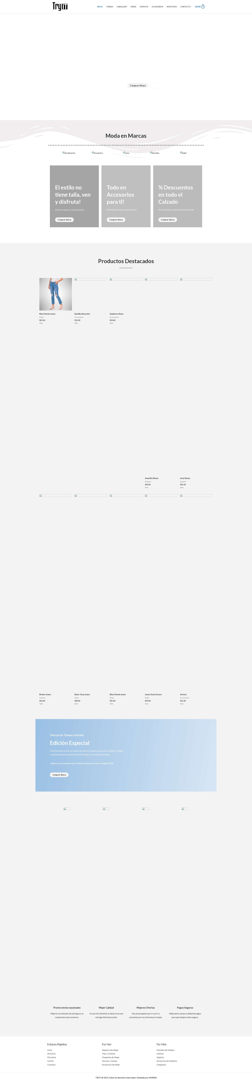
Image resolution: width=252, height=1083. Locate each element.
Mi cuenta (51, 1057)
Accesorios (157, 7)
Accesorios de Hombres (167, 1061)
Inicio (100, 7)
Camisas (160, 1053)
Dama (133, 7)
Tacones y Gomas (109, 1061)
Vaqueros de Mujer (110, 1050)
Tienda (109, 7)
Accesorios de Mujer (111, 1064)
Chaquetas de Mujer (110, 1057)
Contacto (185, 7)
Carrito (50, 1061)
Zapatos (144, 7)
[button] (50, 153)
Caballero (122, 7)
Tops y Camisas (108, 1053)
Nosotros (172, 7)
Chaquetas (161, 1064)
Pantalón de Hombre (165, 1050)
